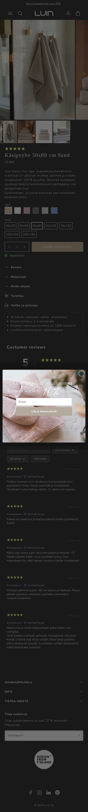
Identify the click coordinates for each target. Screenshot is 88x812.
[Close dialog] (81, 373)
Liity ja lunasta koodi (44, 411)
